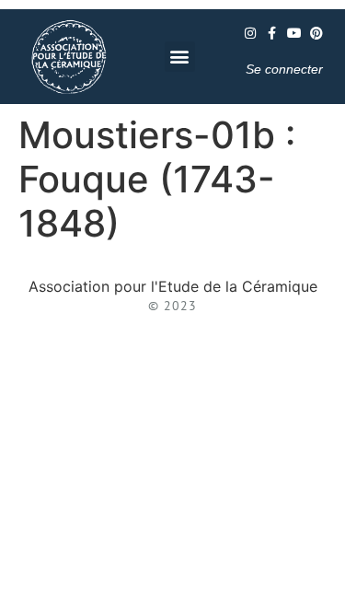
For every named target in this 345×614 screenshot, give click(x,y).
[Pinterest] (316, 33)
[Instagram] (250, 33)
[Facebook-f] (272, 33)
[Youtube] (294, 33)
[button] (180, 56)
